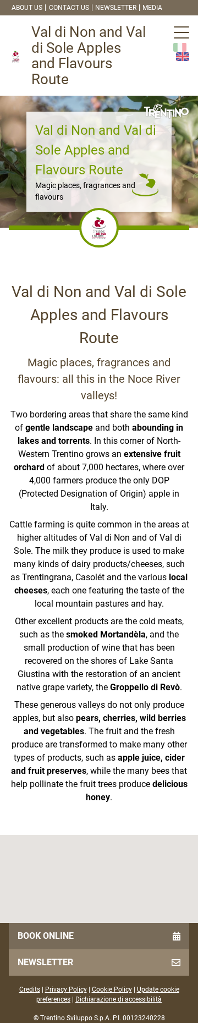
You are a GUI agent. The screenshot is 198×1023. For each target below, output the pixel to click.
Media (152, 8)
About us (27, 8)
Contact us (69, 8)
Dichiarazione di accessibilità (118, 999)
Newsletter (115, 8)
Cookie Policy (112, 989)
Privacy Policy (66, 989)
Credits (29, 989)
